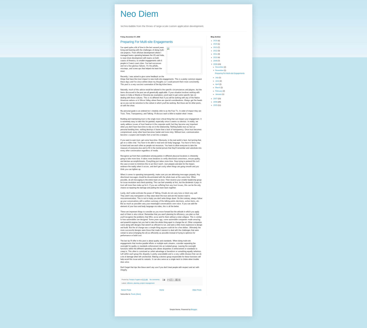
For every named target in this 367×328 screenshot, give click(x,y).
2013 (215, 47)
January (218, 94)
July (217, 78)
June (217, 81)
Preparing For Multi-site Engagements (146, 42)
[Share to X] (173, 279)
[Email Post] (164, 279)
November (219, 70)
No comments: (155, 279)
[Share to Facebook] (176, 279)
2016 (215, 41)
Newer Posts (126, 290)
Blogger (194, 310)
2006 (215, 102)
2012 (215, 51)
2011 (215, 54)
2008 (215, 64)
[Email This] (168, 279)
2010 (215, 57)
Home (161, 290)
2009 (215, 61)
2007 (215, 99)
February (219, 91)
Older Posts (196, 290)
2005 (215, 105)
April (217, 84)
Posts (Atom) (136, 294)
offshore (130, 283)
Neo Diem (139, 14)
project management (147, 283)
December (219, 67)
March (218, 88)
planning (136, 283)
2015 (215, 44)
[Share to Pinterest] (179, 279)
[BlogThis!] (171, 279)
